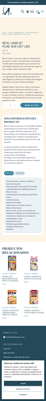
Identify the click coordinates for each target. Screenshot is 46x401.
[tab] (9, 173)
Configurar (23, 395)
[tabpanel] (23, 205)
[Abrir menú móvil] (42, 11)
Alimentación (19, 32)
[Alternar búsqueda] (22, 11)
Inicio (4, 32)
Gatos (10, 32)
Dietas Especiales (32, 32)
